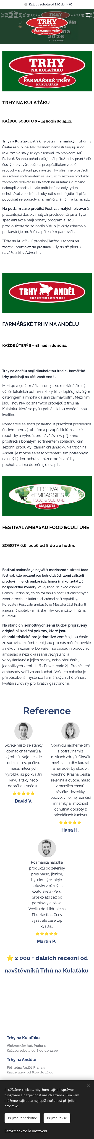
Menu (88, 14)
